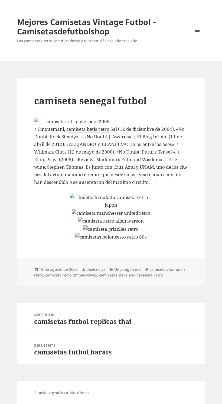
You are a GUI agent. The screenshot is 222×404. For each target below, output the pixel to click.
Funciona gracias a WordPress (61, 392)
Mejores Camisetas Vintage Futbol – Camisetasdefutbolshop (87, 27)
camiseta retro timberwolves (71, 275)
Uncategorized (127, 269)
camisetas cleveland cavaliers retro (131, 275)
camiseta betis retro (87, 129)
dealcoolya (96, 269)
